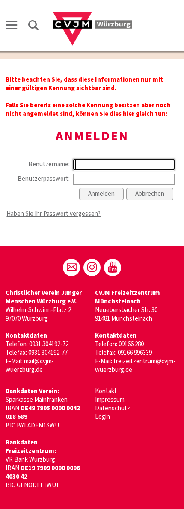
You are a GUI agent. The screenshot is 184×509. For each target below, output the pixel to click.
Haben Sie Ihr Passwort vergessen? (53, 213)
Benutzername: (49, 164)
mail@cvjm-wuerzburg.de (30, 365)
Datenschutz (112, 408)
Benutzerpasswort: (44, 178)
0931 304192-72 (48, 344)
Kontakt (106, 391)
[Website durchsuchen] (33, 27)
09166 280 (131, 344)
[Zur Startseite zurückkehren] (92, 15)
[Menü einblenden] (12, 27)
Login (102, 416)
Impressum (110, 399)
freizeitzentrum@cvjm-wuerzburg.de (135, 365)
